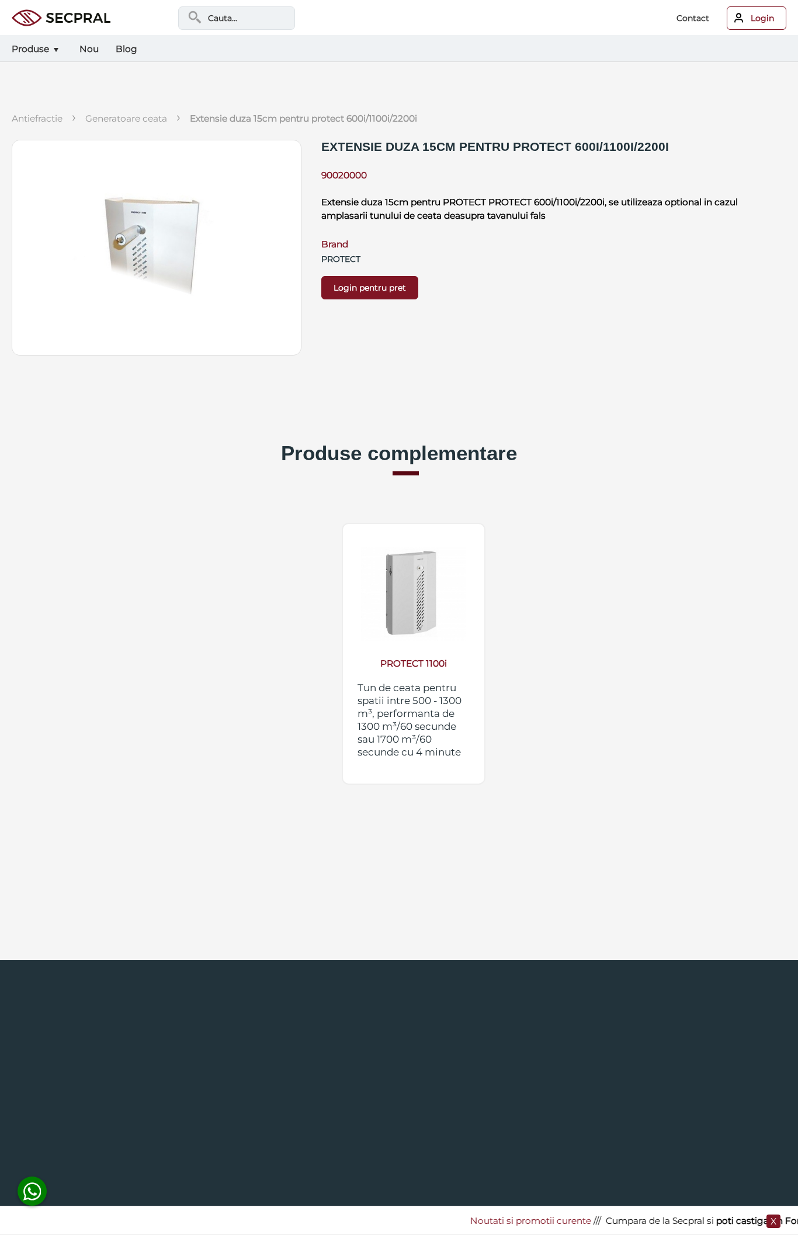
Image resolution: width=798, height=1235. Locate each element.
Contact (692, 18)
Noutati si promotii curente (519, 1220)
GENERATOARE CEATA (126, 118)
